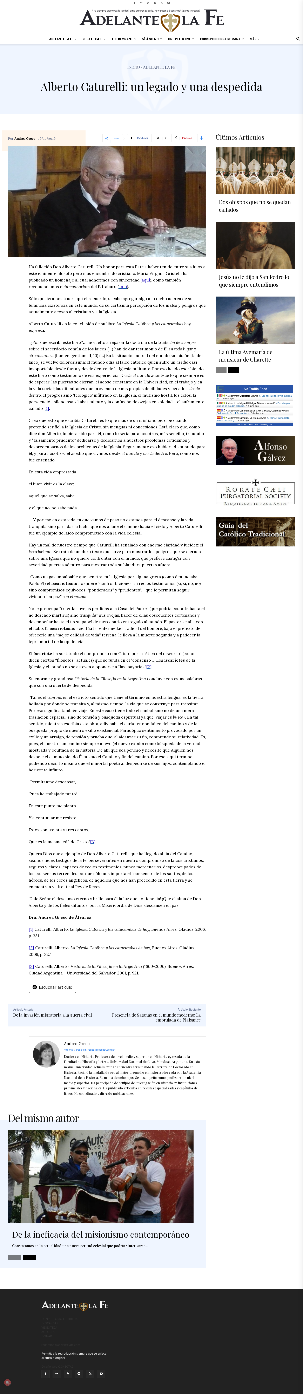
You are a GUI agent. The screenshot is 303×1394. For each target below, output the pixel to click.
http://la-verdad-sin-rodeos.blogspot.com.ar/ (89, 1049)
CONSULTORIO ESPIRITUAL (60, 1319)
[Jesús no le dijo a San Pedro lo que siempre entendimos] (255, 245)
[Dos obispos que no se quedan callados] (255, 170)
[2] (149, 666)
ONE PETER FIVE (179, 39)
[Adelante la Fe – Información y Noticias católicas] (151, 20)
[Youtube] (169, 3)
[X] (162, 3)
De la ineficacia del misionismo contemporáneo (100, 1234)
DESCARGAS (49, 1323)
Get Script (242, 424)
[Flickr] (141, 3)
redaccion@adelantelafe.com (60, 1345)
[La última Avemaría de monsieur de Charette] (255, 320)
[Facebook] (135, 3)
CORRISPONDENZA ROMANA (220, 39)
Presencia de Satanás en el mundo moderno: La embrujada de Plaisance (156, 1017)
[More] (201, 138)
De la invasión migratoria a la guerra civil (52, 1015)
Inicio (133, 67)
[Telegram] (155, 3)
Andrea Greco (24, 138)
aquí (146, 280)
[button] (298, 39)
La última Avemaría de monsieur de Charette (245, 355)
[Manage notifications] (7, 1382)
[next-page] (29, 1257)
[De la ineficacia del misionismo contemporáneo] (101, 1176)
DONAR (46, 1336)
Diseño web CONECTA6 (57, 1366)
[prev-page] (14, 1257)
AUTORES (48, 1332)
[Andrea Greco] (46, 1069)
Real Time (253, 424)
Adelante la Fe (159, 67)
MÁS (253, 39)
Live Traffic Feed (254, 389)
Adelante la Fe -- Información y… (234, 413)
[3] (93, 841)
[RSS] (148, 3)
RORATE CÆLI (92, 39)
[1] (46, 408)
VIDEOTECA (49, 1327)
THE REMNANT (122, 39)
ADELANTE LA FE (61, 39)
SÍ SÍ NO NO (150, 39)
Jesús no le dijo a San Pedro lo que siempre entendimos (254, 280)
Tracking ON (266, 424)
